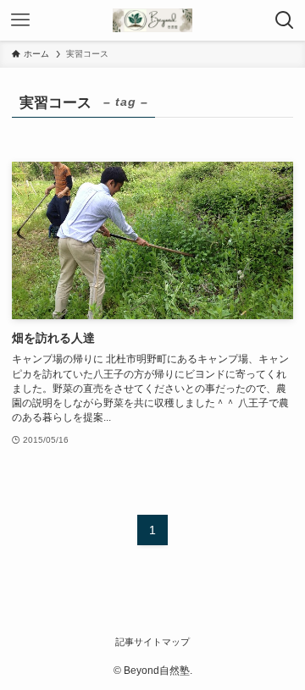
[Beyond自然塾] (152, 20)
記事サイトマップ (152, 642)
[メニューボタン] (20, 20)
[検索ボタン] (284, 20)
